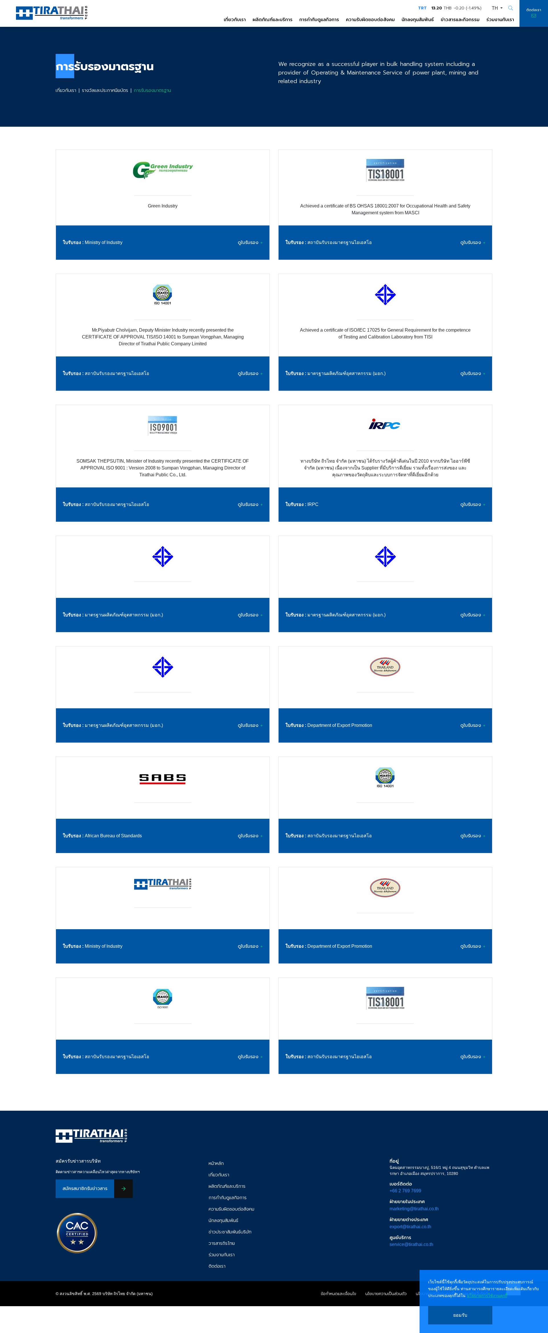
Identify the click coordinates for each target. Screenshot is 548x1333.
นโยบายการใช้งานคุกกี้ (487, 1295)
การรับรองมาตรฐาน (152, 90)
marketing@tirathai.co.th (414, 1208)
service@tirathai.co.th (411, 1244)
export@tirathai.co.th (410, 1226)
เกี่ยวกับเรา (66, 90)
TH (495, 8)
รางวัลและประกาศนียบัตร (105, 90)
